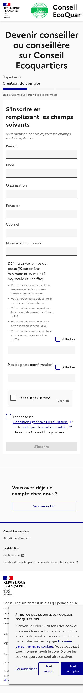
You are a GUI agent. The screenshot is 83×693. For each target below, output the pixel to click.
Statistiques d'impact (16, 538)
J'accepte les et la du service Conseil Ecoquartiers (45, 424)
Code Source (13, 555)
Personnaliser (26, 668)
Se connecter (44, 506)
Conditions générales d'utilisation (41, 421)
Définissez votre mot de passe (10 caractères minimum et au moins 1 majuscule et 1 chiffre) (30, 301)
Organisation (16, 185)
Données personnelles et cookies (43, 644)
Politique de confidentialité (46, 427)
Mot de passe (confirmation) (30, 364)
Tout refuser (49, 668)
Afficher (68, 339)
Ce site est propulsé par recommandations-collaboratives (41, 562)
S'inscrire (41, 446)
